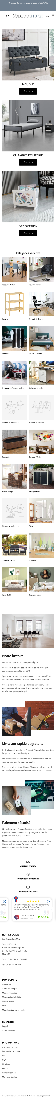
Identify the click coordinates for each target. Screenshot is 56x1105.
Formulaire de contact (11, 1051)
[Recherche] (9, 16)
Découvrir (28, 91)
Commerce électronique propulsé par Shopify (34, 1096)
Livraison (6, 1064)
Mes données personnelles (13, 1009)
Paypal (5, 1026)
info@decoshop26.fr (11, 939)
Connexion (6, 984)
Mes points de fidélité (11, 997)
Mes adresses (8, 1001)
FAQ (4, 1055)
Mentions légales (9, 1076)
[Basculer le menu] (3, 16)
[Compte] (47, 16)
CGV (4, 1059)
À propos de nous (10, 1047)
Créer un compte (9, 988)
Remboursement (9, 1072)
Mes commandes (9, 992)
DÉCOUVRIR (28, 162)
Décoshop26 (12, 1096)
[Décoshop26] (28, 16)
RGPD (4, 1005)
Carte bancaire (8, 1030)
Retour (5, 1068)
